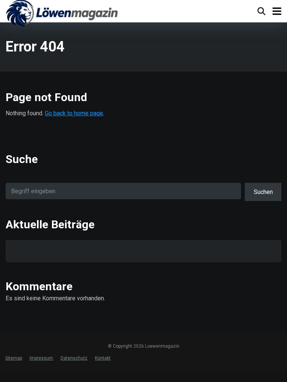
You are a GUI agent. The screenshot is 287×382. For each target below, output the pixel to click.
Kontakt (103, 358)
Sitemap (13, 358)
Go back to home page (74, 113)
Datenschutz (74, 358)
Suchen (263, 191)
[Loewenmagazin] (62, 14)
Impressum (41, 358)
